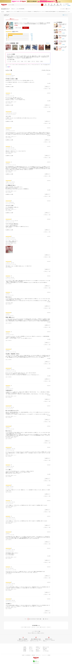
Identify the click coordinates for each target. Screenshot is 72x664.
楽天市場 (2, 11)
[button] (49, 5)
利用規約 (46, 64)
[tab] (12, 19)
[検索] (42, 5)
